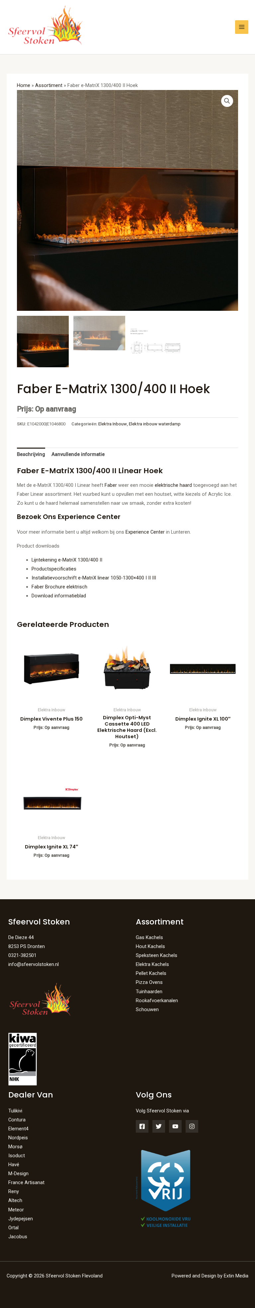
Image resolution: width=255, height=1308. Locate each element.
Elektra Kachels (152, 964)
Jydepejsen (20, 1219)
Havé (13, 1165)
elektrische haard (173, 485)
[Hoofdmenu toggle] (241, 27)
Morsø (15, 1147)
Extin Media (236, 1276)
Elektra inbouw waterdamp (155, 423)
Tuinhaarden (149, 992)
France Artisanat (26, 1182)
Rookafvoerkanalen (157, 1000)
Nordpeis (18, 1138)
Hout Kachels (150, 946)
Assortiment (48, 85)
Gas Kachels (149, 937)
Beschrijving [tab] (31, 454)
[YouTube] (175, 1126)
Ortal (13, 1228)
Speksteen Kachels (156, 955)
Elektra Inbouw (112, 423)
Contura (17, 1120)
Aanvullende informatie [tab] (78, 454)
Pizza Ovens (149, 982)
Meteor (16, 1210)
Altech (15, 1200)
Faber (111, 485)
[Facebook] (142, 1126)
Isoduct (16, 1156)
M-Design (18, 1174)
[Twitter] (158, 1126)
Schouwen (147, 1009)
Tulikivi (15, 1111)
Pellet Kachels (151, 973)
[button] (227, 101)
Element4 (18, 1129)
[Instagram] (192, 1126)
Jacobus (17, 1237)
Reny (13, 1191)
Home (23, 85)
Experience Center (145, 532)
